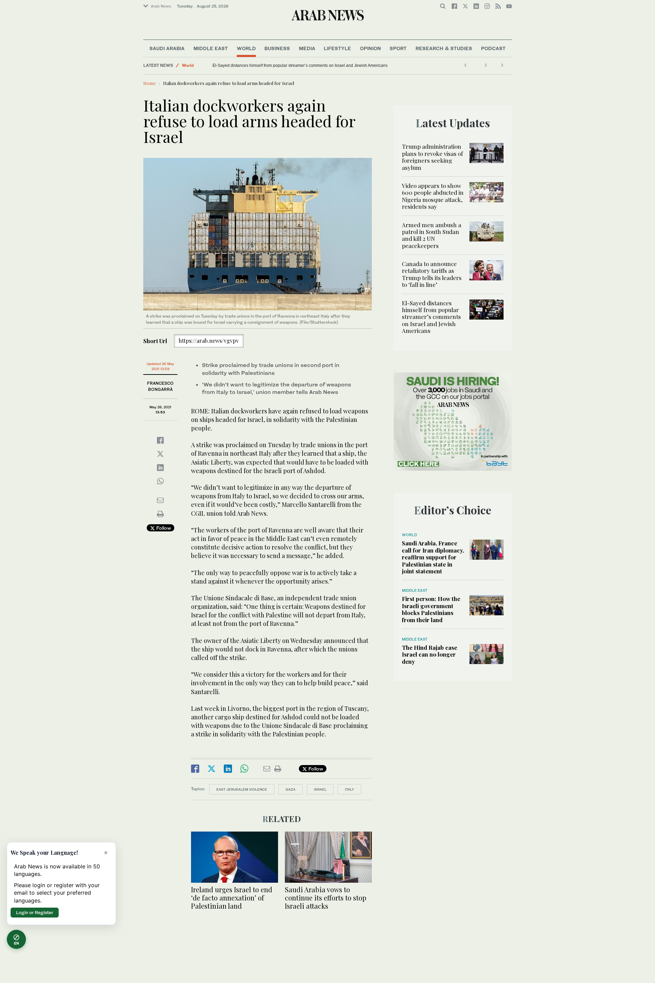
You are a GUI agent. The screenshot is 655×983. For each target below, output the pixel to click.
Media (307, 48)
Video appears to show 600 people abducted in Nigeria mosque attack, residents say (433, 196)
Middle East (210, 48)
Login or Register (34, 912)
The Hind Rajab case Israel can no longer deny (429, 654)
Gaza (290, 789)
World (246, 48)
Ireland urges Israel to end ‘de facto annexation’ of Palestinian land (231, 897)
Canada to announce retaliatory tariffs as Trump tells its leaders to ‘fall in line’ (432, 274)
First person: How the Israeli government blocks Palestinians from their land (431, 609)
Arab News (161, 6)
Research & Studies (444, 48)
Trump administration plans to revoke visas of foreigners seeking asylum (432, 157)
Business (277, 48)
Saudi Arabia (167, 48)
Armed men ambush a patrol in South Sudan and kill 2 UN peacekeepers (431, 235)
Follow (163, 528)
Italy (349, 789)
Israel (320, 789)
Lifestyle (337, 48)
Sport (398, 48)
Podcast (493, 48)
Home (149, 83)
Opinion (370, 48)
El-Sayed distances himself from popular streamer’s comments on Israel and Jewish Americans (300, 65)
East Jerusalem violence (241, 789)
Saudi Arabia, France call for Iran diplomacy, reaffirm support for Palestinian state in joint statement (433, 557)
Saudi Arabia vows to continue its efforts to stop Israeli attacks (325, 897)
